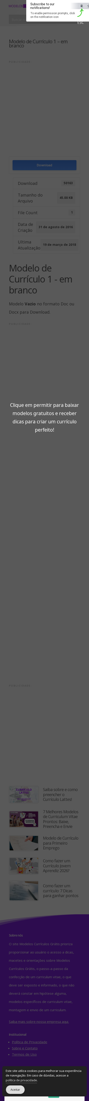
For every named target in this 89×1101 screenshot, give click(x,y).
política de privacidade (21, 1080)
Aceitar (15, 1089)
